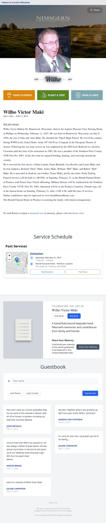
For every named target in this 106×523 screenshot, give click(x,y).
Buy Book (74, 316)
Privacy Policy (45, 511)
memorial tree (37, 213)
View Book (58, 316)
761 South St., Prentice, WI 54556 (50, 266)
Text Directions (47, 272)
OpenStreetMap (56, 515)
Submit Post (90, 393)
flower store (78, 213)
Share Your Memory (88, 347)
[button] (16, 260)
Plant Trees (83, 272)
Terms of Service (60, 511)
